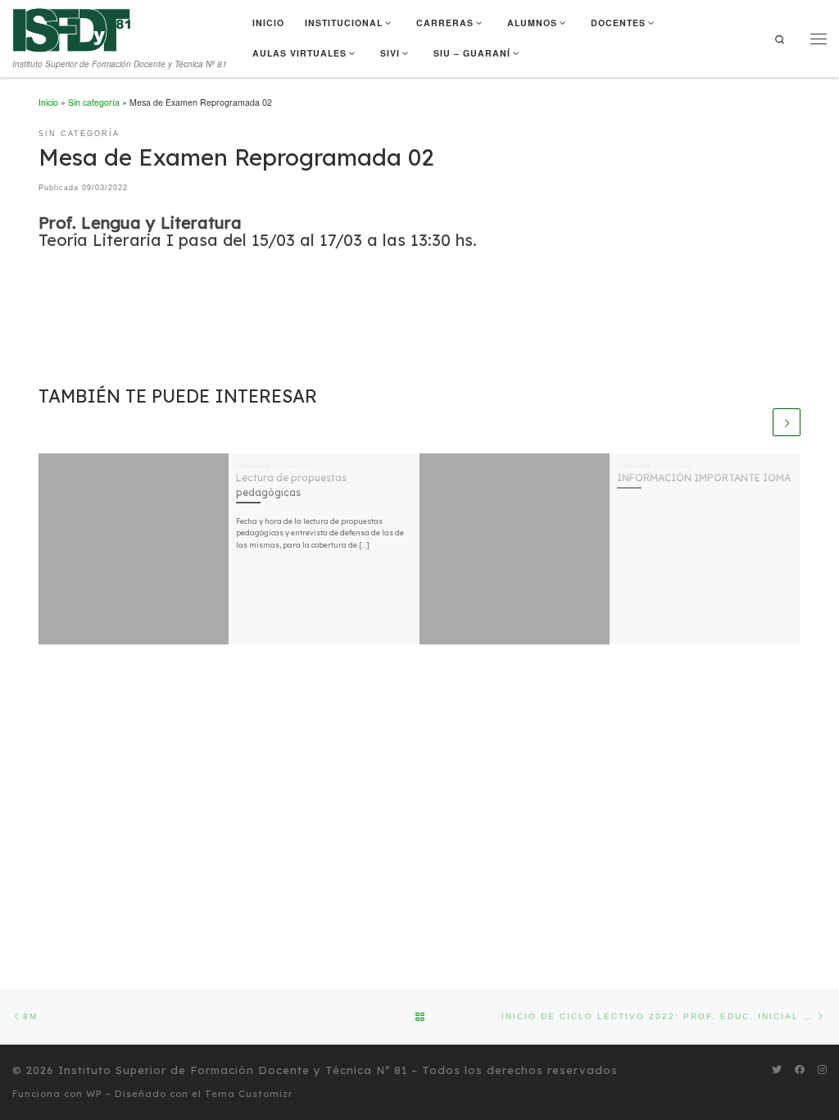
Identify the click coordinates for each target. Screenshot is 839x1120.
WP (94, 1094)
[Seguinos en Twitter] (777, 1069)
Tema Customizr (249, 1094)
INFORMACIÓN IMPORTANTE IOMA (704, 477)
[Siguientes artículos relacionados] (786, 422)
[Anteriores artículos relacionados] (757, 422)
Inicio (48, 102)
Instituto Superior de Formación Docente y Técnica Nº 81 (232, 1070)
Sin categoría (94, 102)
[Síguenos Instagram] (822, 1069)
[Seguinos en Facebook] (800, 1069)
